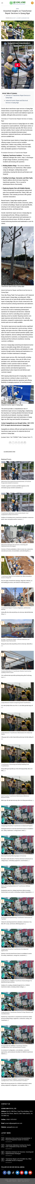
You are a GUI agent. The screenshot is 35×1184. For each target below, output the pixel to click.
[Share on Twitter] (16, 442)
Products (20, 1180)
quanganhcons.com (12, 1127)
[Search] (32, 3)
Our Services (12, 1180)
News (17, 8)
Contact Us (25, 1181)
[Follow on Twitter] (17, 1173)
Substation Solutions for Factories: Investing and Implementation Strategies (19, 1152)
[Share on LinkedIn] (25, 442)
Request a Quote (12, 1181)
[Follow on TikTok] (13, 1173)
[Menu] (2, 3)
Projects (27, 1180)
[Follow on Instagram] (9, 1173)
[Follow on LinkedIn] (26, 1173)
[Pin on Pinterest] (22, 442)
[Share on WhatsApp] (10, 442)
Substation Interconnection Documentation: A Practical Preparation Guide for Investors (18, 1139)
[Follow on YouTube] (30, 1173)
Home (6, 1180)
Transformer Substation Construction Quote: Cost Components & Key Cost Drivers (18, 1145)
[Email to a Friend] (19, 442)
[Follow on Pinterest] (22, 1173)
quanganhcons (25, 18)
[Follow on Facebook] (5, 1173)
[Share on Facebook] (13, 442)
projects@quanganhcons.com (13, 1123)
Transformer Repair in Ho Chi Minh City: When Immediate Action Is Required (18, 1159)
